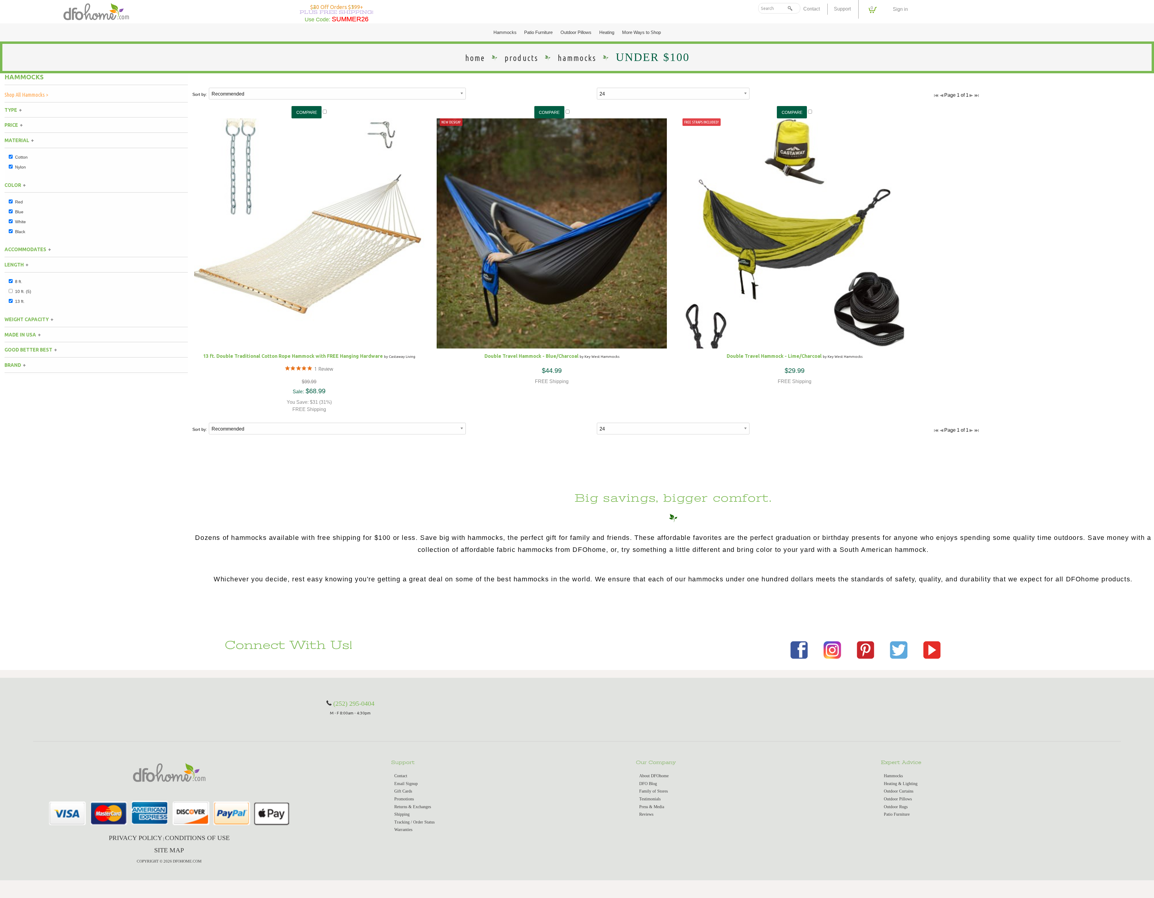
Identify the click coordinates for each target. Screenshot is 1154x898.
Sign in (900, 9)
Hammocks (505, 32)
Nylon (20, 167)
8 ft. (18, 281)
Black (20, 231)
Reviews (646, 814)
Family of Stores (653, 791)
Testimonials (650, 799)
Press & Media (651, 807)
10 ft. (23, 291)
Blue (19, 211)
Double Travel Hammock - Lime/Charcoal (774, 356)
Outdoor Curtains (898, 791)
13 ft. (20, 301)
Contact (811, 8)
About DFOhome (654, 776)
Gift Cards (403, 791)
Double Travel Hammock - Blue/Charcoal (531, 356)
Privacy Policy (135, 838)
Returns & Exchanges (412, 807)
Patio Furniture (538, 32)
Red (19, 201)
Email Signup (406, 783)
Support (842, 8)
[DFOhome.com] (96, 11)
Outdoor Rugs (896, 807)
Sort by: (199, 94)
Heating (606, 32)
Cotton (21, 157)
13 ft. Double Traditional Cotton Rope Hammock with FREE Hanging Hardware (293, 356)
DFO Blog (648, 783)
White (20, 221)
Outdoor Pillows (575, 32)
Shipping (402, 814)
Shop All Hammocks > (26, 95)
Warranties (403, 829)
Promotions (404, 799)
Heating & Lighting (900, 783)
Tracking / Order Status (414, 822)
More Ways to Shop (641, 32)
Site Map (169, 850)
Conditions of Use (197, 838)
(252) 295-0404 (353, 703)
